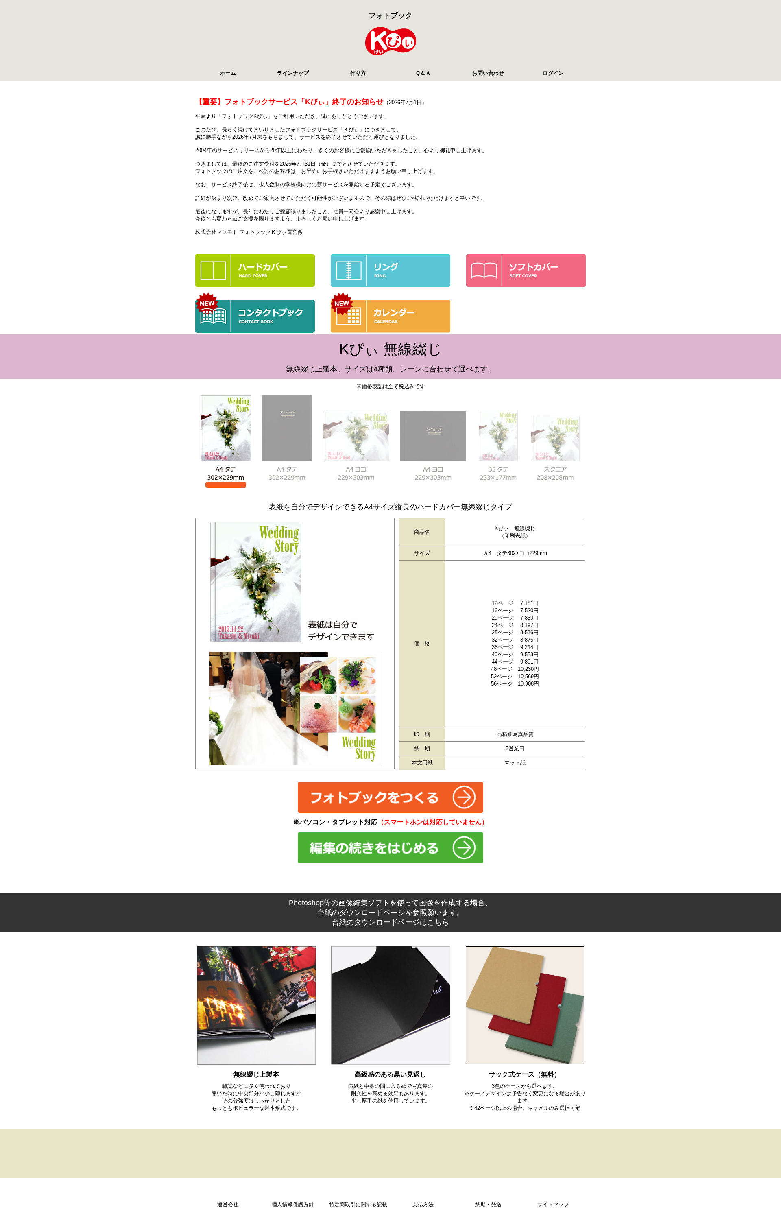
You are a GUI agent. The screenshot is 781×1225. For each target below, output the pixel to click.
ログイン (553, 73)
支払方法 (423, 1204)
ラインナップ (293, 73)
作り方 (358, 73)
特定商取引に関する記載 (358, 1204)
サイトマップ (553, 1204)
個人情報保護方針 (293, 1204)
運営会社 (227, 1204)
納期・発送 (488, 1204)
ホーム (228, 73)
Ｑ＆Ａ (423, 73)
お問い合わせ (488, 73)
